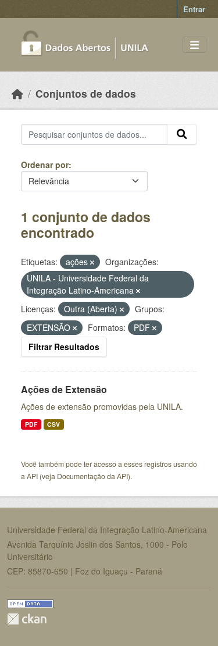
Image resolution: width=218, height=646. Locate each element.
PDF (31, 424)
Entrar (194, 9)
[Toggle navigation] (194, 45)
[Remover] (92, 262)
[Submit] (182, 134)
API (32, 476)
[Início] (17, 93)
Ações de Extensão (64, 389)
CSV (53, 424)
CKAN (27, 619)
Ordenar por (45, 164)
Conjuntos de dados (85, 93)
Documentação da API (92, 476)
